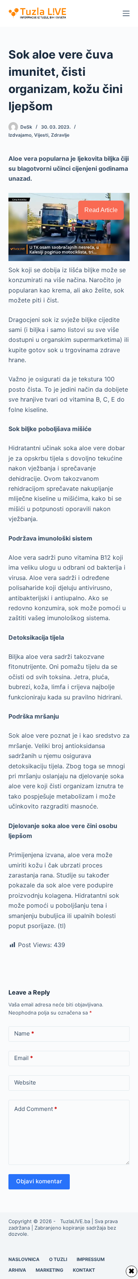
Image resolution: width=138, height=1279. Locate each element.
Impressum (91, 1259)
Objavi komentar (39, 1181)
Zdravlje (60, 135)
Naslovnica (23, 1259)
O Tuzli (58, 1259)
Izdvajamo (19, 135)
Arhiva (17, 1270)
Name (24, 1033)
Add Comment (35, 1108)
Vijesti (41, 135)
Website (25, 1082)
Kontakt (84, 1270)
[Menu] (126, 13)
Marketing (49, 1270)
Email (23, 1058)
